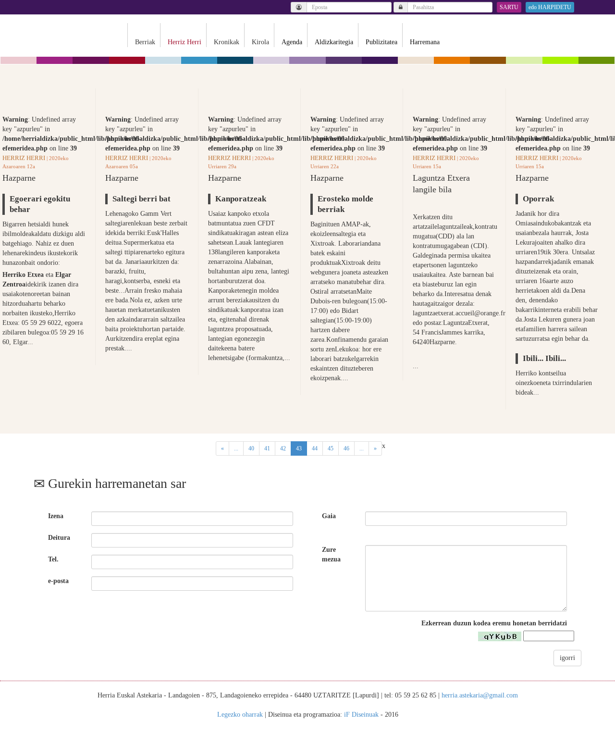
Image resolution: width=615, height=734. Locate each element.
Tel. (53, 559)
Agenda (292, 42)
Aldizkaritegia (334, 42)
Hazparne (19, 178)
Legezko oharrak (240, 714)
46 (346, 448)
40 (251, 448)
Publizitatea (381, 42)
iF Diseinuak (361, 714)
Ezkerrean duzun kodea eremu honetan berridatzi (494, 623)
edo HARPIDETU (550, 7)
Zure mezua (331, 554)
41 (267, 448)
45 (330, 448)
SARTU (509, 7)
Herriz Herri (23, 158)
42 (283, 448)
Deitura (59, 537)
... (236, 448)
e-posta (58, 581)
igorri (567, 657)
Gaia (329, 516)
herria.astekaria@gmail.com (480, 695)
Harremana (425, 42)
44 (315, 448)
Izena (55, 516)
